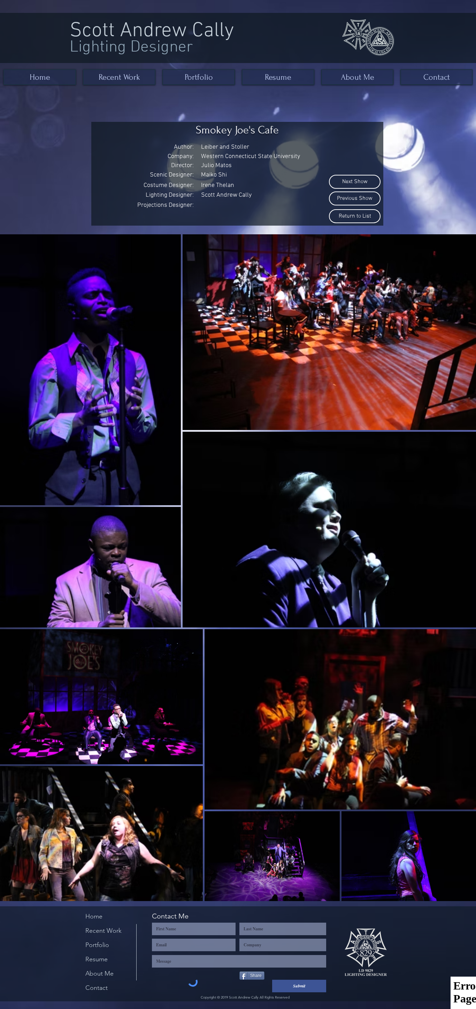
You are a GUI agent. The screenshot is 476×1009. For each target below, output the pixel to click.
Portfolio (97, 945)
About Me (99, 973)
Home (93, 916)
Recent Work (103, 930)
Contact (96, 988)
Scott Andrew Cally (152, 31)
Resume (96, 959)
